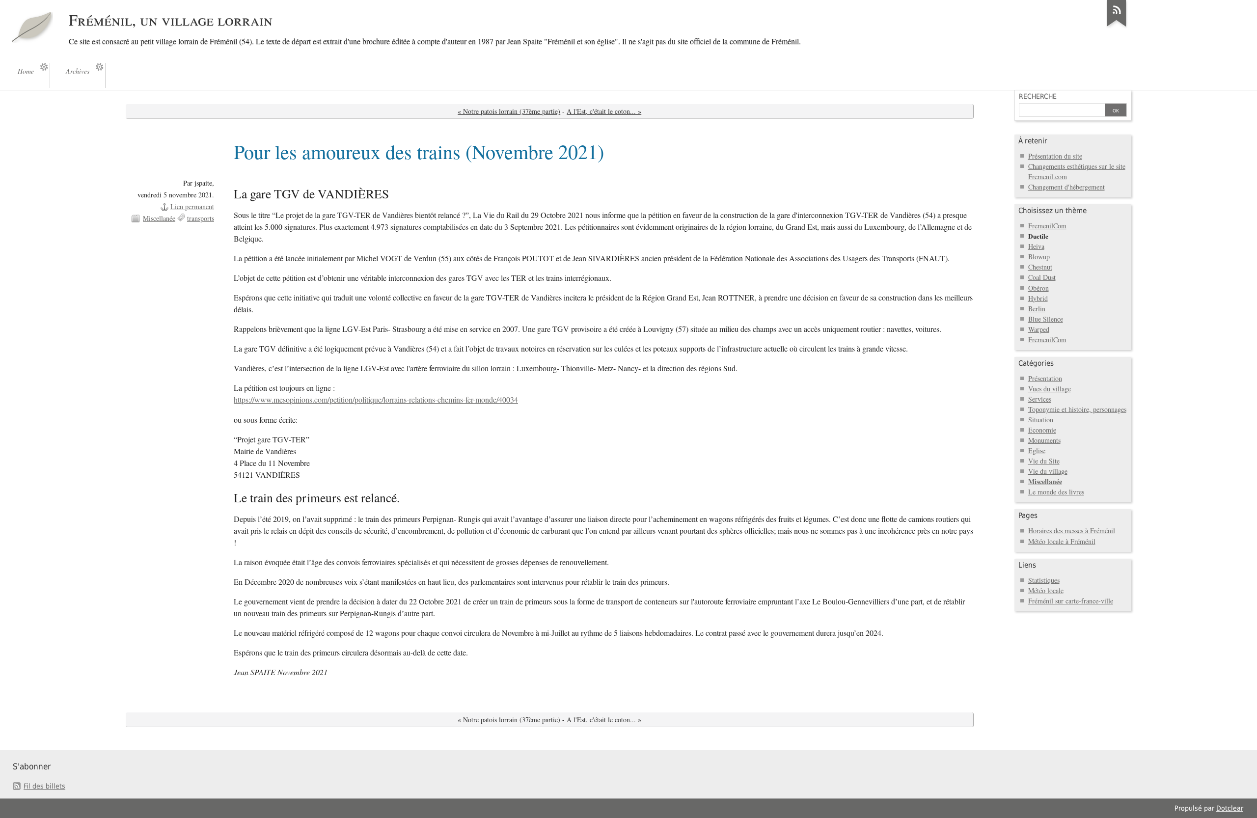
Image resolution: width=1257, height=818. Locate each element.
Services (1039, 399)
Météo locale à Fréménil (1061, 541)
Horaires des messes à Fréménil (1071, 530)
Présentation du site (1055, 156)
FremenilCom (1047, 225)
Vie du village (1047, 471)
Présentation (1045, 378)
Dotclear (1229, 808)
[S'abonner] (1116, 26)
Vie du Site (1044, 460)
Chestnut (1040, 267)
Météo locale (1046, 590)
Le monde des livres (1056, 491)
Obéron (1038, 288)
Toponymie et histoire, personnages (1077, 409)
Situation (1040, 419)
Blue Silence (1045, 319)
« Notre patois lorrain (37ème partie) (509, 111)
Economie (1042, 430)
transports (200, 218)
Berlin (1036, 308)
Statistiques (1044, 580)
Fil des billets (44, 786)
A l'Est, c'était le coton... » (604, 111)
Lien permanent (192, 206)
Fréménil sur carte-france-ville (1070, 600)
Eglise (1036, 450)
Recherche (1038, 96)
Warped (1038, 329)
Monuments (1044, 440)
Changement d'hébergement (1066, 186)
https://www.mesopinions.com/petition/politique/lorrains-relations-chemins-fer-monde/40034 (376, 399)
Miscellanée (159, 218)
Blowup (1039, 256)
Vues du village (1049, 388)
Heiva (1036, 246)
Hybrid (1038, 298)
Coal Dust (1042, 277)
